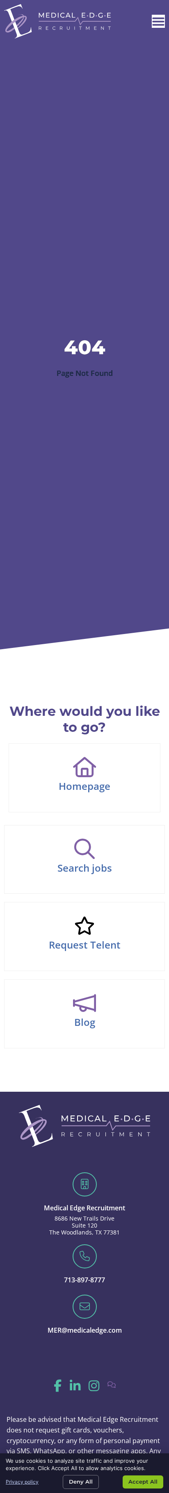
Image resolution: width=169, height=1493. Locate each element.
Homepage (84, 786)
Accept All (143, 1481)
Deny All (81, 1481)
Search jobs (84, 868)
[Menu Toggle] (158, 21)
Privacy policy (22, 1482)
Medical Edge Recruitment (84, 1207)
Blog (84, 1022)
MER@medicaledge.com (85, 1330)
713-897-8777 (84, 1279)
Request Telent (85, 944)
